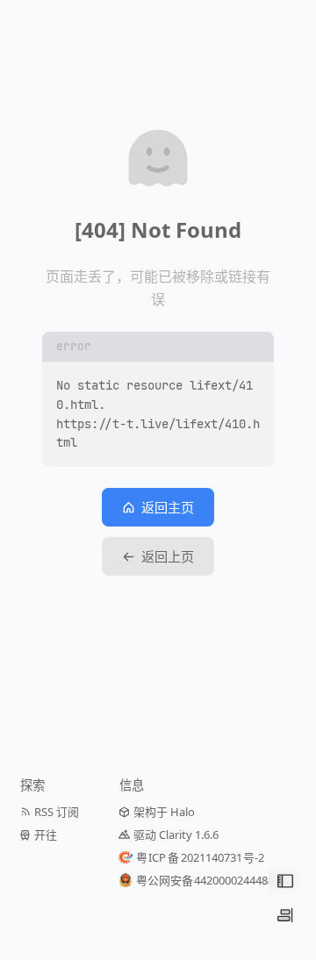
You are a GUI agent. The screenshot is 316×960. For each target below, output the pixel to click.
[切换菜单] (285, 881)
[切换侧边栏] (285, 915)
